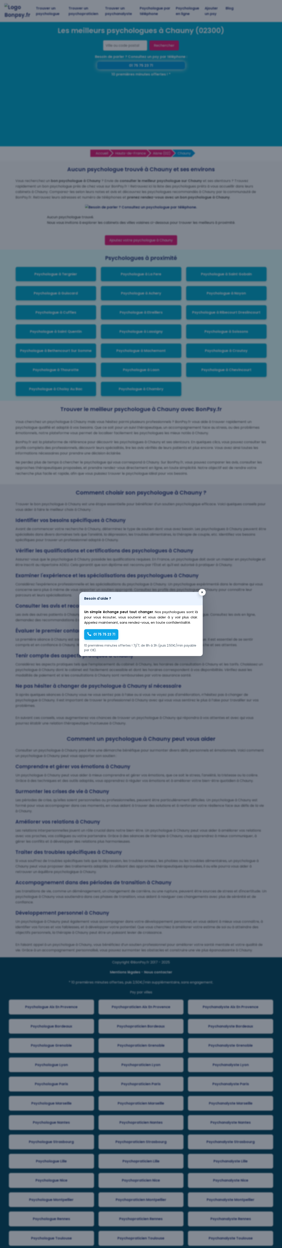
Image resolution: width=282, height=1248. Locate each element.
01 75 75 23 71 (104, 634)
